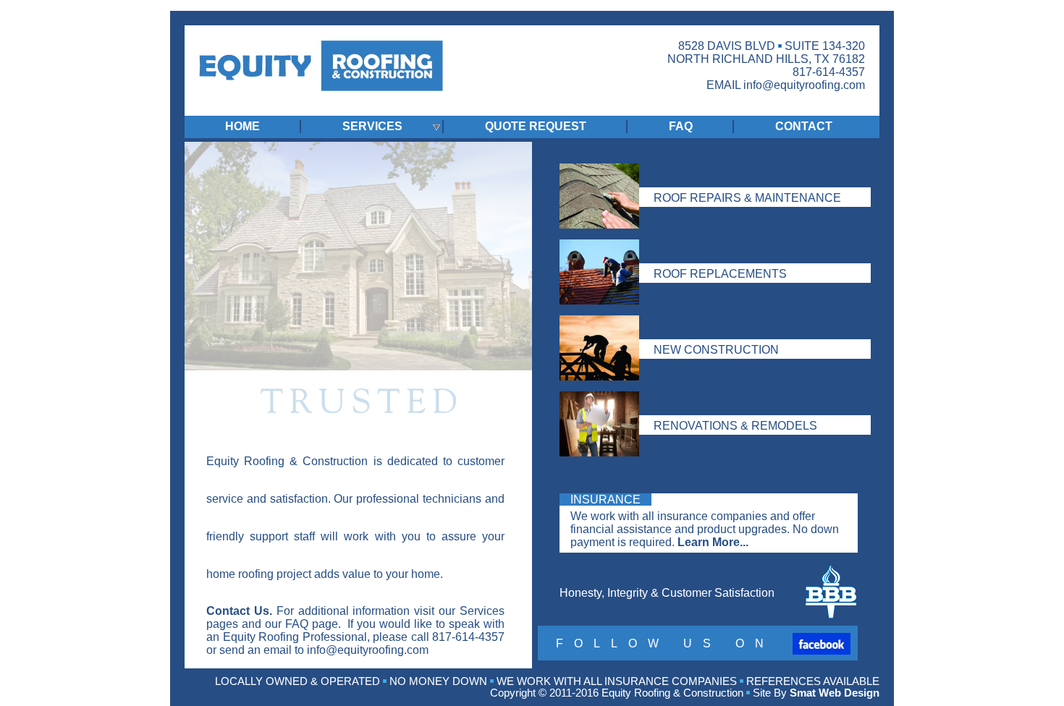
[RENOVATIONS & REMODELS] (709, 401)
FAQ (681, 126)
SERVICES (372, 126)
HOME (242, 126)
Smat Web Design (834, 693)
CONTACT (803, 126)
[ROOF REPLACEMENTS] (709, 249)
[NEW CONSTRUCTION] (709, 325)
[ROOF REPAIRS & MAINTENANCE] (709, 173)
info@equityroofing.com (804, 85)
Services (482, 611)
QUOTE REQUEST (535, 126)
